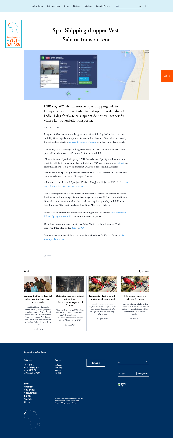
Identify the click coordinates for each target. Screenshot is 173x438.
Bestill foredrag (29, 389)
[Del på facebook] (45, 256)
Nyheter (26, 383)
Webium (74, 403)
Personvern (28, 399)
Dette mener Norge (53, 6)
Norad (77, 400)
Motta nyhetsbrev (143, 373)
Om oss (66, 6)
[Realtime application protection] (133, 385)
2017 (81, 227)
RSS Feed (27, 402)
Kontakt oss (88, 6)
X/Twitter (58, 365)
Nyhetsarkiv (144, 271)
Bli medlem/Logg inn (103, 6)
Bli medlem (96, 363)
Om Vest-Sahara (37, 6)
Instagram (58, 367)
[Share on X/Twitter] (47, 256)
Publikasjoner (28, 386)
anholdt (121, 162)
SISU (62, 403)
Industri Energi (76, 398)
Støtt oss (167, 75)
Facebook (58, 372)
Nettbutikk (27, 396)
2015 (74, 227)
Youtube (58, 370)
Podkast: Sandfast (30, 393)
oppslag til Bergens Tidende (83, 141)
